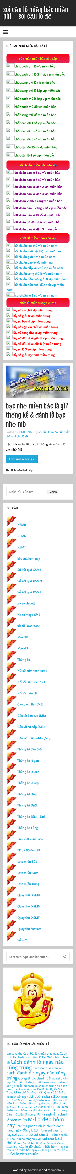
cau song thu (14, 1053)
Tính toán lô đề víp (21, 470)
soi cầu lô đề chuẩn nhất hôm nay (38, 1146)
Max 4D (22, 648)
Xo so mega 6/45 (28, 615)
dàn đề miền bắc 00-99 (25, 1089)
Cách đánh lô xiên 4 (46, 1068)
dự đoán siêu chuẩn (53, 1103)
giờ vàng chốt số (43, 1110)
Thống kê (23, 659)
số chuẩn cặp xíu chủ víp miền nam (39, 268)
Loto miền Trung (28, 884)
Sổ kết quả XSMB (29, 570)
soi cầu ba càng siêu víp (27, 1139)
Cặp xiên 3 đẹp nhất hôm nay (33, 1082)
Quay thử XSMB (28, 895)
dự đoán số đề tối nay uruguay (20, 1107)
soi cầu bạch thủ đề (29, 1143)
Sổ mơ (22, 940)
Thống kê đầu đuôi (29, 749)
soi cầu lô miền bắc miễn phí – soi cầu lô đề (35, 13)
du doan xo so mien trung (40, 1086)
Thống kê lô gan (28, 760)
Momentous (56, 1170)
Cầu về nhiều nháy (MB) (34, 738)
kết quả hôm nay (28, 558)
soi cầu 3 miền (45, 1134)
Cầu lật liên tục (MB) (31, 716)
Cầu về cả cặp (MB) (31, 727)
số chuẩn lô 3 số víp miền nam (36, 295)
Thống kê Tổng (27, 828)
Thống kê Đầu (26, 794)
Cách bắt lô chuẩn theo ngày (41, 1053)
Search (52, 491)
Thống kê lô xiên (28, 772)
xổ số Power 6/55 (28, 626)
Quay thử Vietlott (29, 929)
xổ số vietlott (26, 603)
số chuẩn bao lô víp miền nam (35, 262)
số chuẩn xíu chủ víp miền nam (36, 246)
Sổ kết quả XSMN (29, 581)
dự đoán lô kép (42, 1100)
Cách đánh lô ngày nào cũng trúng (35, 1064)
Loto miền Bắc (27, 861)
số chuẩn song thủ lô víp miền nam (38, 273)
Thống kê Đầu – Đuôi (31, 817)
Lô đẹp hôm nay (35, 1122)
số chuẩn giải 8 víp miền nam (35, 257)
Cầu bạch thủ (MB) (30, 704)
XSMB (21, 525)
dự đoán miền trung (28, 1103)
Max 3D (22, 637)
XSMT (21, 547)
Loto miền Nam (28, 873)
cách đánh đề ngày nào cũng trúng (36, 1075)
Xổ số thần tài (27, 693)
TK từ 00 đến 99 (28, 850)
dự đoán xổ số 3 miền (50, 1107)
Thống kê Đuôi (27, 805)
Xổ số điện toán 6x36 (32, 671)
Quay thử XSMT (28, 918)
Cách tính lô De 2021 (39, 1057)
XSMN (22, 536)
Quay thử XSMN (28, 906)
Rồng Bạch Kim (34, 1130)
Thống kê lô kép (28, 783)
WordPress (34, 1170)
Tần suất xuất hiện (30, 839)
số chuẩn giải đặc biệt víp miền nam (39, 251)
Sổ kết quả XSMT (29, 592)
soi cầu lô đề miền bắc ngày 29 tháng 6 (37, 1148)
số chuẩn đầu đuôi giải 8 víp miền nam (41, 279)
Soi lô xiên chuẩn (24, 1153)
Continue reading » (21, 459)
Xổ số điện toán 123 (31, 682)
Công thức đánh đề (34, 1077)
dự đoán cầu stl (42, 1096)
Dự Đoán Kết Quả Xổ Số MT (45, 1092)
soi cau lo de (22, 1134)
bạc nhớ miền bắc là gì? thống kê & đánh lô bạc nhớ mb (37, 415)
